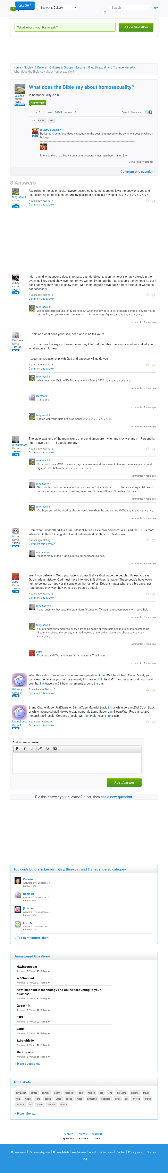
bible (52, 120)
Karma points (106, 1152)
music (28, 1098)
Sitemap (151, 1152)
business (105, 1098)
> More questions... (28, 1063)
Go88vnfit (23, 1005)
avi (30, 1104)
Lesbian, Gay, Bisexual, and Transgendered (104, 67)
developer (21, 1092)
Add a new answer (25, 742)
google (48, 1098)
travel (146, 1092)
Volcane (19, 96)
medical (51, 1104)
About (92, 1152)
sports (40, 1104)
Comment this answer (41, 204)
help (18, 1098)
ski (126, 1098)
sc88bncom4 (25, 978)
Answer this (38, 102)
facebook (69, 1092)
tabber (16, 536)
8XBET (21, 1017)
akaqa (148, 1098)
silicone (134, 1092)
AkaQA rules (79, 1152)
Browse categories (40, 1152)
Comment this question (137, 171)
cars (37, 1098)
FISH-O (27, 923)
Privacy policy (136, 1152)
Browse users (18, 1152)
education (92, 1098)
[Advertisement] (84, 53)
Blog (84, 1158)
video (58, 1098)
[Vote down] (43, 112)
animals (46, 1092)
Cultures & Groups (61, 67)
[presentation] (17, 749)
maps (79, 1098)
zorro (15, 581)
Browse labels (61, 1152)
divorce (136, 1098)
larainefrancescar (22, 721)
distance (20, 1104)
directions (121, 1092)
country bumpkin (50, 130)
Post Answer (124, 782)
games (34, 1092)
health (57, 1092)
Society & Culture (35, 67)
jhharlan (28, 908)
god (101, 1092)
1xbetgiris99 (25, 1040)
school (63, 1104)
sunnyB (16, 283)
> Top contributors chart (32, 938)
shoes (69, 1098)
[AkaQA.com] (22, 6)
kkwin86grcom (27, 966)
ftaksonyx (18, 689)
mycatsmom (19, 445)
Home (17, 67)
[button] (17, 749)
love (110, 1092)
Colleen (28, 879)
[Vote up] (32, 112)
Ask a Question (136, 27)
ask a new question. (117, 796)
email (117, 1098)
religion (41, 120)
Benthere (17, 340)
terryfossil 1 (19, 197)
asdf (81, 1092)
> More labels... (25, 1113)
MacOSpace (25, 1052)
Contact (121, 1152)
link (85, 679)
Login (154, 7)
